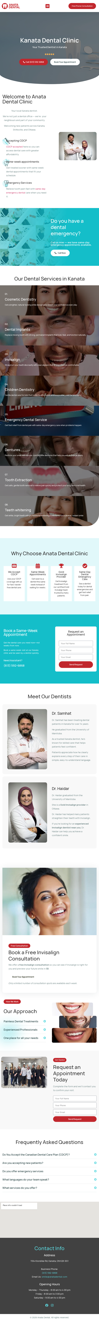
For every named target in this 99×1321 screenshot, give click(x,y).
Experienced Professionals (20, 1029)
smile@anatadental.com (54, 1276)
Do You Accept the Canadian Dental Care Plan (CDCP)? (36, 1154)
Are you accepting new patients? (22, 1163)
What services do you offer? (19, 1188)
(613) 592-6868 (14, 665)
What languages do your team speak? (25, 1179)
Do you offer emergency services (22, 1171)
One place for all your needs (21, 1038)
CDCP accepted (14, 146)
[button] (48, 6)
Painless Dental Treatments (21, 1021)
